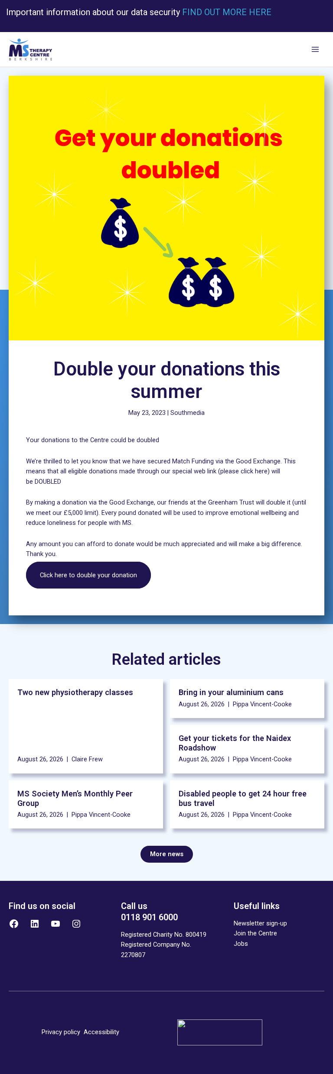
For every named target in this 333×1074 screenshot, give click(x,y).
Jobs (241, 944)
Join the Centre (255, 933)
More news (166, 854)
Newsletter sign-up (260, 923)
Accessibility (101, 1032)
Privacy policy (61, 1032)
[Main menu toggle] (315, 50)
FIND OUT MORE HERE (225, 12)
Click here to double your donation (88, 575)
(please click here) (244, 471)
